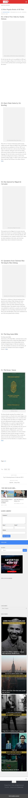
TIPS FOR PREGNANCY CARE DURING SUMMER (6, 501)
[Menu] (26, 2)
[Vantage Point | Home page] (7, 1)
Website (4, 530)
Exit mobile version (14, 796)
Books (6, 469)
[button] (14, 636)
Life (8, 469)
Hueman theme (20, 787)
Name (4, 525)
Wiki (2, 161)
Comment (5, 515)
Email (16, 525)
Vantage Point (6, 12)
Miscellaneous (5, 5)
